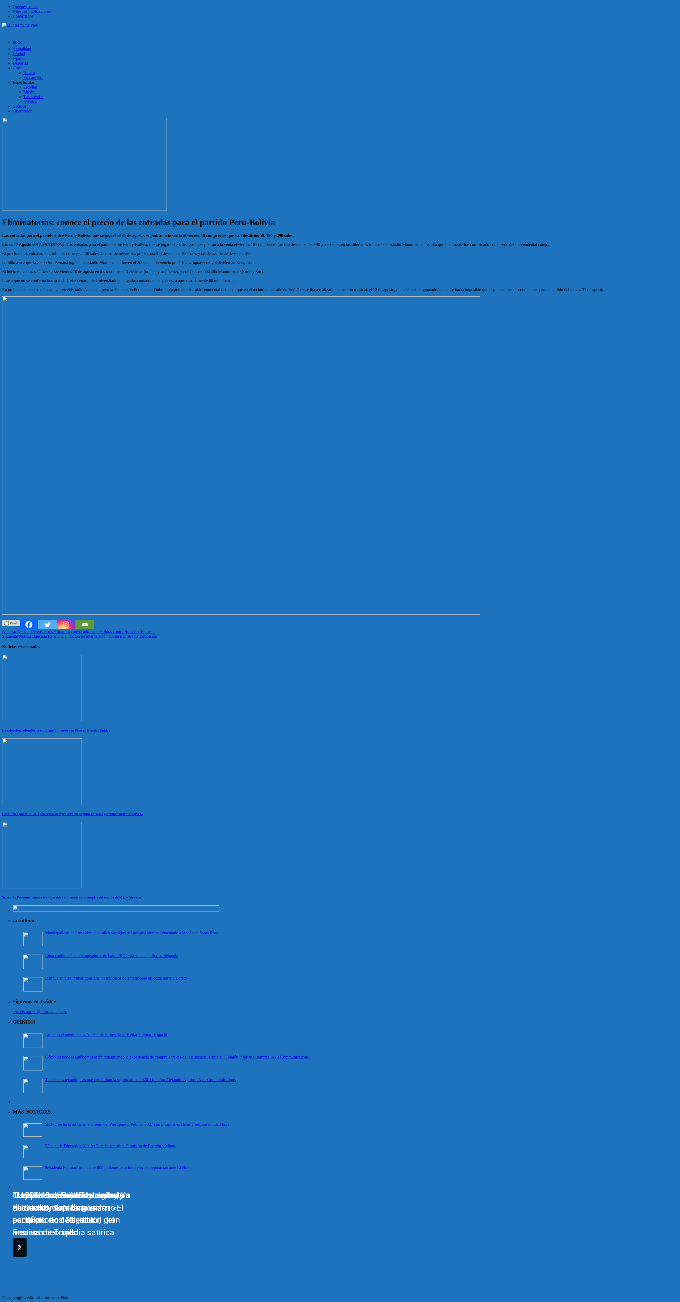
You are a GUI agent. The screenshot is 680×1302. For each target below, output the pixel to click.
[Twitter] (47, 624)
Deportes (20, 63)
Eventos (30, 101)
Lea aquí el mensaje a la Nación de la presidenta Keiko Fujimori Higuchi (106, 1034)
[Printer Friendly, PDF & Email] (11, 623)
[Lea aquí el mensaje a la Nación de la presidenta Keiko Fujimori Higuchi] (32, 1041)
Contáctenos (23, 16)
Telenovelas (33, 96)
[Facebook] (29, 624)
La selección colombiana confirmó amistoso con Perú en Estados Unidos (56, 730)
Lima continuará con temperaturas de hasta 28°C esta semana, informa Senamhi (111, 955)
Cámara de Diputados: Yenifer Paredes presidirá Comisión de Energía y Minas (110, 1146)
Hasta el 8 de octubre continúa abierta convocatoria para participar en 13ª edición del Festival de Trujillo (68, 1213)
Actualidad (22, 49)
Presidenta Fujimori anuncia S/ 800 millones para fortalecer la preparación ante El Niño (117, 1167)
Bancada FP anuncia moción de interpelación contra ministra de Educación (79, 636)
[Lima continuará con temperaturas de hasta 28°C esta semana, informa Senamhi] (32, 962)
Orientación (22, 111)
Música (29, 92)
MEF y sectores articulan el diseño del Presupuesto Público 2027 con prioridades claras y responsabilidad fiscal (138, 1124)
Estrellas (30, 87)
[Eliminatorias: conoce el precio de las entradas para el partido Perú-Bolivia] (84, 209)
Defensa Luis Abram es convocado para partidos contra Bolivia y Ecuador (78, 631)
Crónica (19, 106)
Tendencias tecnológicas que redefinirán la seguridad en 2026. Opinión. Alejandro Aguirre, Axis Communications (140, 1079)
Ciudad (19, 53)
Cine (17, 68)
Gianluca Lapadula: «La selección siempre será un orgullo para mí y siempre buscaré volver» (72, 814)
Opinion (20, 58)
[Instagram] (66, 624)
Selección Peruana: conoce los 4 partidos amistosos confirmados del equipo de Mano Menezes (72, 897)
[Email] (84, 624)
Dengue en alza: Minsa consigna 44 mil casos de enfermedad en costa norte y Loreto (116, 978)
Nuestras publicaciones (32, 11)
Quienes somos (25, 6)
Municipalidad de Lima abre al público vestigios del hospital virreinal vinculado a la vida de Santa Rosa (131, 933)
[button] (20, 1247)
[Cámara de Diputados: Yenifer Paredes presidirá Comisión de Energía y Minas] (32, 1151)
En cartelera (33, 77)
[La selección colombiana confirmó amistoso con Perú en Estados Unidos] (42, 719)
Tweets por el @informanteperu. (40, 1011)
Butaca (29, 72)
